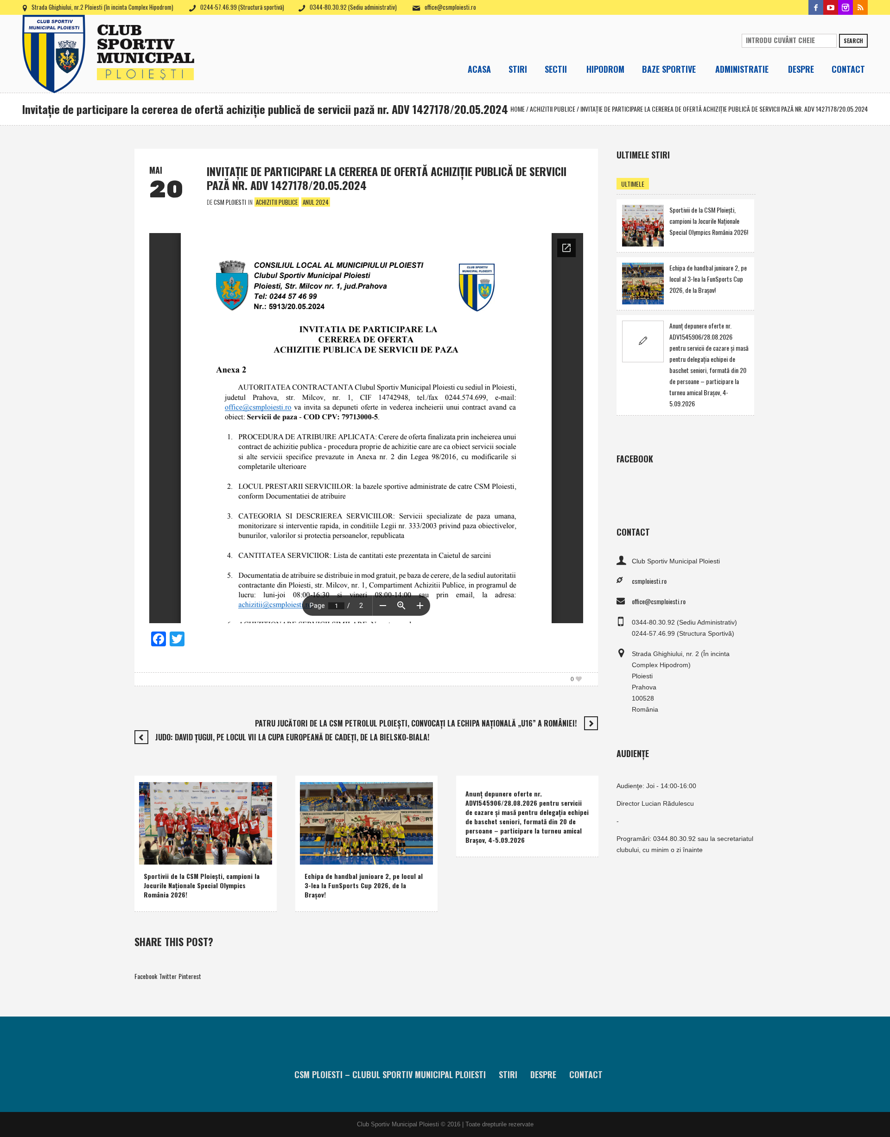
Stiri (508, 1074)
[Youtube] (830, 7)
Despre (543, 1074)
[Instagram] (845, 7)
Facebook (145, 976)
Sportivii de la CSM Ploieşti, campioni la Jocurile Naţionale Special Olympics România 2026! (202, 885)
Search (853, 40)
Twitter (168, 976)
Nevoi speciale (163, 855)
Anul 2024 (316, 202)
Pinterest (189, 976)
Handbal (317, 843)
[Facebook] (815, 7)
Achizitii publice (552, 109)
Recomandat (204, 855)
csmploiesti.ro (649, 581)
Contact (586, 1074)
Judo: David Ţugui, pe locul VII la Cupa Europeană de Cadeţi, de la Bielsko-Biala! (292, 737)
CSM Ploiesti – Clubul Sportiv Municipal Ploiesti (390, 1074)
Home (517, 109)
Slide (233, 855)
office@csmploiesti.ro (450, 7)
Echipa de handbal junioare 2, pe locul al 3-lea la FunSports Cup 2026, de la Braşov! (364, 885)
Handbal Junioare (356, 843)
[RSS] (860, 7)
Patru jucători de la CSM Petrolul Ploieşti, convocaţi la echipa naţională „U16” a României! (416, 723)
